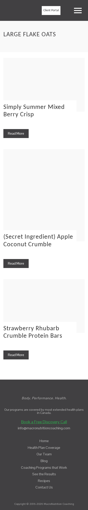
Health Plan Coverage (44, 447)
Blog (44, 460)
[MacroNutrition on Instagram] (48, 494)
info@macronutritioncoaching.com (44, 428)
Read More (16, 133)
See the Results (44, 474)
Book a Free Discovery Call (44, 421)
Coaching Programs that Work (44, 467)
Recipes (44, 480)
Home (44, 441)
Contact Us (44, 487)
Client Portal (51, 10)
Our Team (44, 454)
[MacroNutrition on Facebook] (40, 494)
